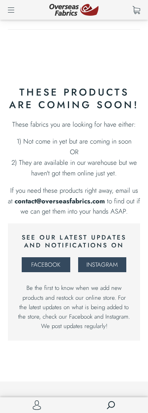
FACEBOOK (45, 264)
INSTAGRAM (102, 264)
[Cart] (136, 10)
